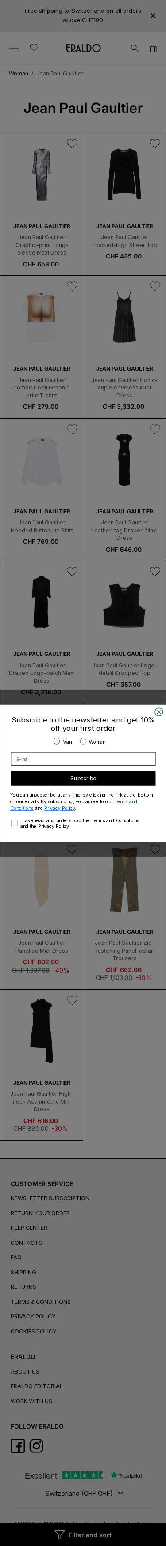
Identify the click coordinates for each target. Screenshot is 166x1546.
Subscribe (83, 778)
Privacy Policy (59, 808)
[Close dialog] (159, 712)
